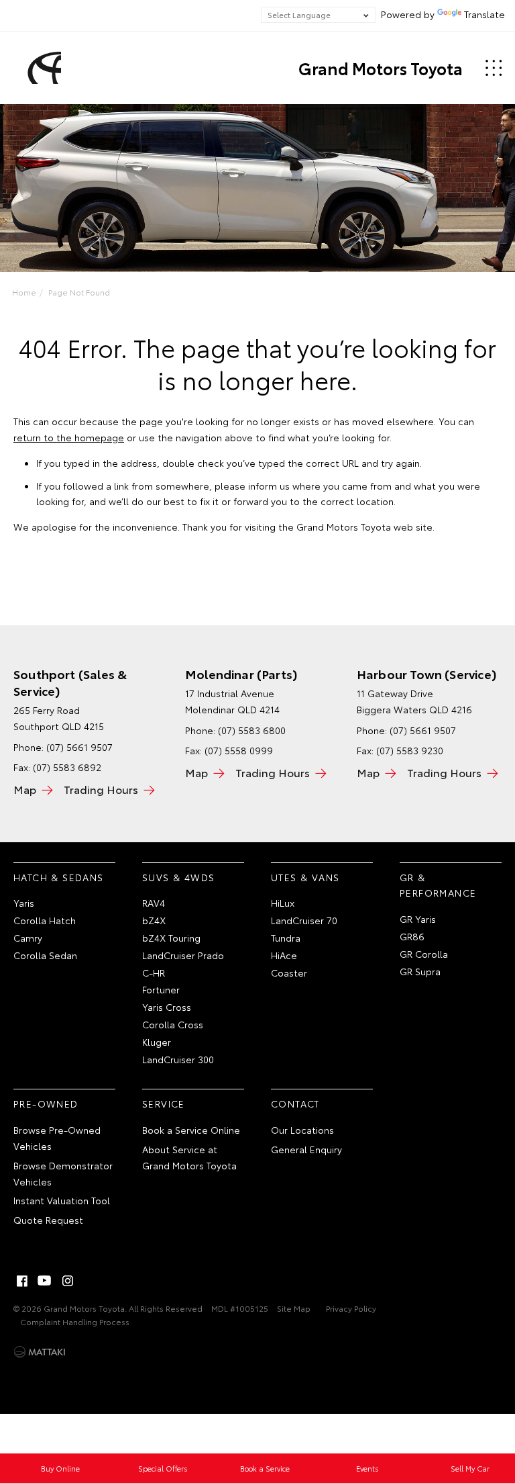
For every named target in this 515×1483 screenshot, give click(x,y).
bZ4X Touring (171, 937)
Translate (484, 14)
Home (24, 292)
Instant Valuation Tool (61, 1200)
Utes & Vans (305, 877)
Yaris (23, 902)
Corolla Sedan (45, 955)
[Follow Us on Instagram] (67, 1280)
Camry (27, 937)
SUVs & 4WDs (178, 877)
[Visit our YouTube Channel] (45, 1280)
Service (163, 1103)
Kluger (156, 1041)
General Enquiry (306, 1149)
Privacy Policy (351, 1308)
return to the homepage (68, 437)
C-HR (153, 972)
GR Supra (420, 971)
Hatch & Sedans (58, 877)
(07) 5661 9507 (79, 747)
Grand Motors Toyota (380, 68)
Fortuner (161, 989)
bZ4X (154, 920)
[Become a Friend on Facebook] (22, 1280)
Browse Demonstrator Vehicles (63, 1173)
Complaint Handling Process (74, 1321)
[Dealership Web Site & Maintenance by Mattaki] (39, 1352)
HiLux (282, 902)
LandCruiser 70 (304, 920)
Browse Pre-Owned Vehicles (57, 1138)
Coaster (289, 972)
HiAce (284, 955)
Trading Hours (101, 789)
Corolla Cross (172, 1024)
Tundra (285, 937)
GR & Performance (438, 885)
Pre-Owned (45, 1103)
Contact (295, 1103)
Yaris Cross (166, 1007)
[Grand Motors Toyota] (42, 68)
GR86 (412, 936)
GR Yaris (418, 919)
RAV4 (153, 902)
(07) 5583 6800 (252, 730)
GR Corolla (424, 953)
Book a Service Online (191, 1129)
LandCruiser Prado (183, 955)
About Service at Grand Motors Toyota (189, 1157)
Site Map (293, 1308)
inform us (269, 485)
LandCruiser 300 (178, 1059)
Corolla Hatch (44, 920)
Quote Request (48, 1219)
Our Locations (302, 1129)
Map (24, 789)
